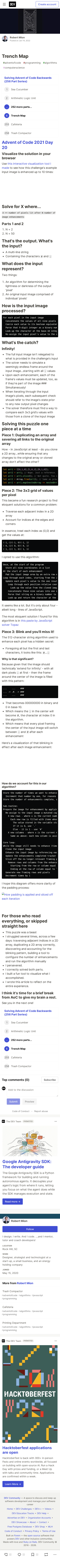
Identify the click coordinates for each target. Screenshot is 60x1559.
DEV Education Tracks (23, 1513)
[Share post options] (55, 1554)
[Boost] (46, 1554)
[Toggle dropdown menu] (55, 1121)
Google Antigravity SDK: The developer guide (26, 1164)
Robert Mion (17, 37)
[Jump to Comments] (21, 1554)
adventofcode (12, 62)
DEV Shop (40, 1526)
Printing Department (22, 1326)
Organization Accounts (39, 1517)
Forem (17, 1535)
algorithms (50, 62)
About (33, 1522)
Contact (43, 1522)
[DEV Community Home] (12, 4)
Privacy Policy (32, 1531)
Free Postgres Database (20, 1526)
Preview (29, 1101)
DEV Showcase (19, 1522)
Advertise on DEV (16, 1517)
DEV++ (38, 1508)
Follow (30, 1229)
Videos (48, 1508)
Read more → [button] (12, 1201)
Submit (13, 1101)
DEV (17, 1538)
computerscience (14, 67)
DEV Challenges (24, 1508)
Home (10, 1508)
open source (34, 1535)
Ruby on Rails (30, 1542)
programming (32, 62)
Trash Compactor (22, 1295)
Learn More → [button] (13, 1484)
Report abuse (41, 1111)
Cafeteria (22, 1310)
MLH (50, 1526)
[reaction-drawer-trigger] (8, 1554)
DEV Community (12, 1498)
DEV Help (41, 1513)
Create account (47, 4)
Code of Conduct (20, 1111)
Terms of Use (48, 1531)
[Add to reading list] (34, 1554)
